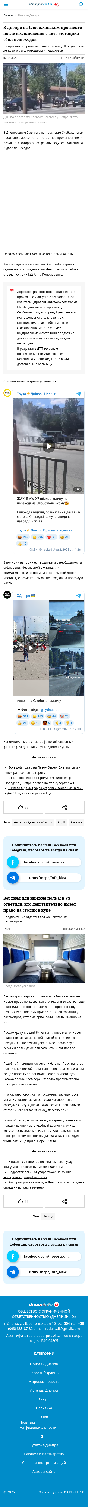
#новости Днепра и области (33, 822)
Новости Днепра (44, 1364)
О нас (44, 1416)
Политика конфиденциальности (37, 1425)
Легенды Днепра (44, 1390)
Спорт (44, 1399)
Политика (44, 1408)
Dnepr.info (53, 264)
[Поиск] (81, 4)
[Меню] (6, 4)
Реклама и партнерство (44, 1453)
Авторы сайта (44, 1471)
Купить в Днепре (44, 1445)
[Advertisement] (44, 200)
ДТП (44, 1436)
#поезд (48, 1216)
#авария (76, 822)
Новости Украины (44, 1372)
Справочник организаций (44, 1462)
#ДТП (61, 822)
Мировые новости (43, 1381)
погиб (52, 742)
